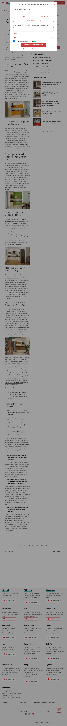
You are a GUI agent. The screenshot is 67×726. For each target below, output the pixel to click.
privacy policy (32, 48)
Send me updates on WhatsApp (25, 41)
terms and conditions (41, 48)
